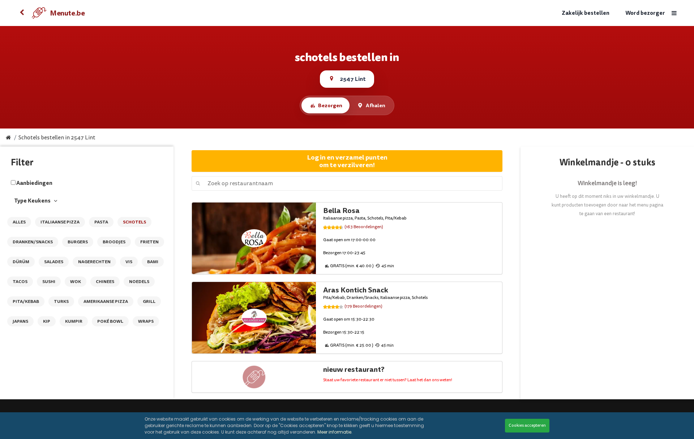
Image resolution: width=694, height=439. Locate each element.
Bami (152, 261)
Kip (46, 321)
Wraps (146, 321)
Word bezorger (645, 13)
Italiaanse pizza (60, 222)
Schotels (134, 222)
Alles (19, 222)
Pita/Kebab (26, 301)
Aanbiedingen (34, 183)
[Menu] (674, 13)
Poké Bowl (110, 321)
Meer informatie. (334, 432)
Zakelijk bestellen (585, 13)
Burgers (78, 242)
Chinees (105, 281)
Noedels (139, 281)
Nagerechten (94, 261)
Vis (128, 261)
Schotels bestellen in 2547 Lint (56, 138)
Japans (20, 321)
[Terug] (21, 13)
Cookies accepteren (527, 425)
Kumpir (73, 321)
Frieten (149, 242)
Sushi (48, 281)
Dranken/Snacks (33, 242)
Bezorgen (330, 105)
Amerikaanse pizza (105, 301)
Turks (61, 301)
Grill (149, 301)
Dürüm (21, 261)
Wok (75, 281)
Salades (53, 261)
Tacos (20, 281)
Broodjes (114, 242)
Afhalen (375, 105)
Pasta (101, 222)
